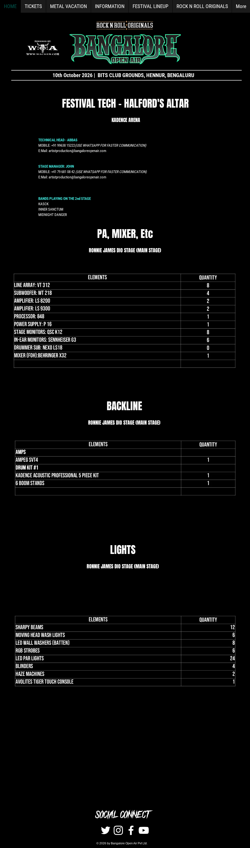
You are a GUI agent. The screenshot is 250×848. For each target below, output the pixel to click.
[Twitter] (105, 830)
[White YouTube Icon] (143, 830)
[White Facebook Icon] (131, 830)
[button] (109, 6)
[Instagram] (118, 830)
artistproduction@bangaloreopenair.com (77, 151)
